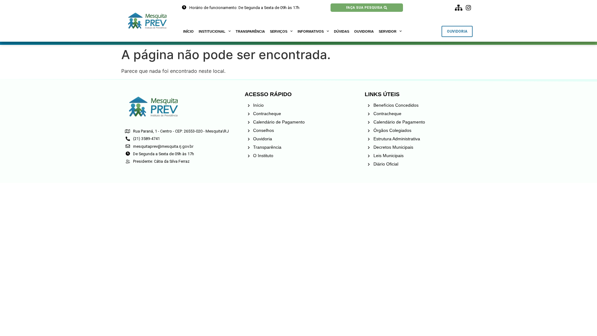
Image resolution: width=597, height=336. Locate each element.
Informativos (311, 31)
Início (188, 31)
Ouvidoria (364, 31)
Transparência (250, 31)
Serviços (278, 31)
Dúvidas (341, 31)
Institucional (212, 31)
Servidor (387, 31)
